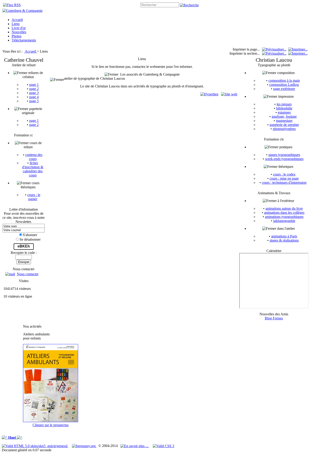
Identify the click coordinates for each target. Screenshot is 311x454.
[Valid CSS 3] (163, 446)
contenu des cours (33, 157)
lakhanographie (284, 221)
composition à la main (284, 80)
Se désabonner (30, 239)
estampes (284, 112)
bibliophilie (284, 108)
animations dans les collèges (284, 212)
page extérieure (284, 89)
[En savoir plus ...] (134, 446)
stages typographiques (284, 155)
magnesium (284, 120)
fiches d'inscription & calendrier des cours (32, 169)
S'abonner (30, 235)
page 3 (34, 93)
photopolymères (284, 129)
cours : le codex (284, 174)
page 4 (34, 97)
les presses (284, 104)
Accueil (31, 51)
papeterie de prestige (284, 125)
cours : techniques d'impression (284, 182)
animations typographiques (284, 217)
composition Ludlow (284, 85)
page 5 (34, 101)
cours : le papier (33, 197)
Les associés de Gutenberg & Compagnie (149, 74)
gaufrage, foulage (284, 116)
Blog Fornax (274, 318)
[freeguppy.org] (84, 446)
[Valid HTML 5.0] (35, 446)
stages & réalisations (284, 240)
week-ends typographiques (284, 159)
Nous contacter (27, 274)
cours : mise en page (284, 178)
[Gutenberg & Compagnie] (23, 11)
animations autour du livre (284, 208)
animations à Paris (284, 236)
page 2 (34, 89)
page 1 (34, 85)
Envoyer (23, 262)
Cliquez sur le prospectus (51, 425)
